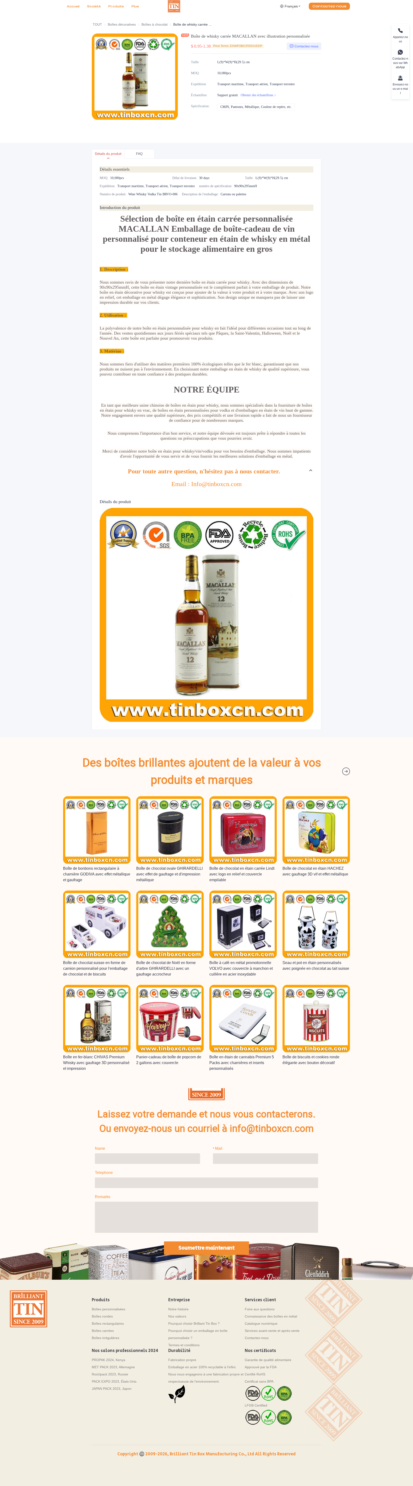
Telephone (104, 1173)
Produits (116, 6)
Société (94, 6)
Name (100, 1148)
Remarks (102, 1197)
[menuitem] (73, 6)
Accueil (73, 6)
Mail (218, 1148)
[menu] (115, 6)
